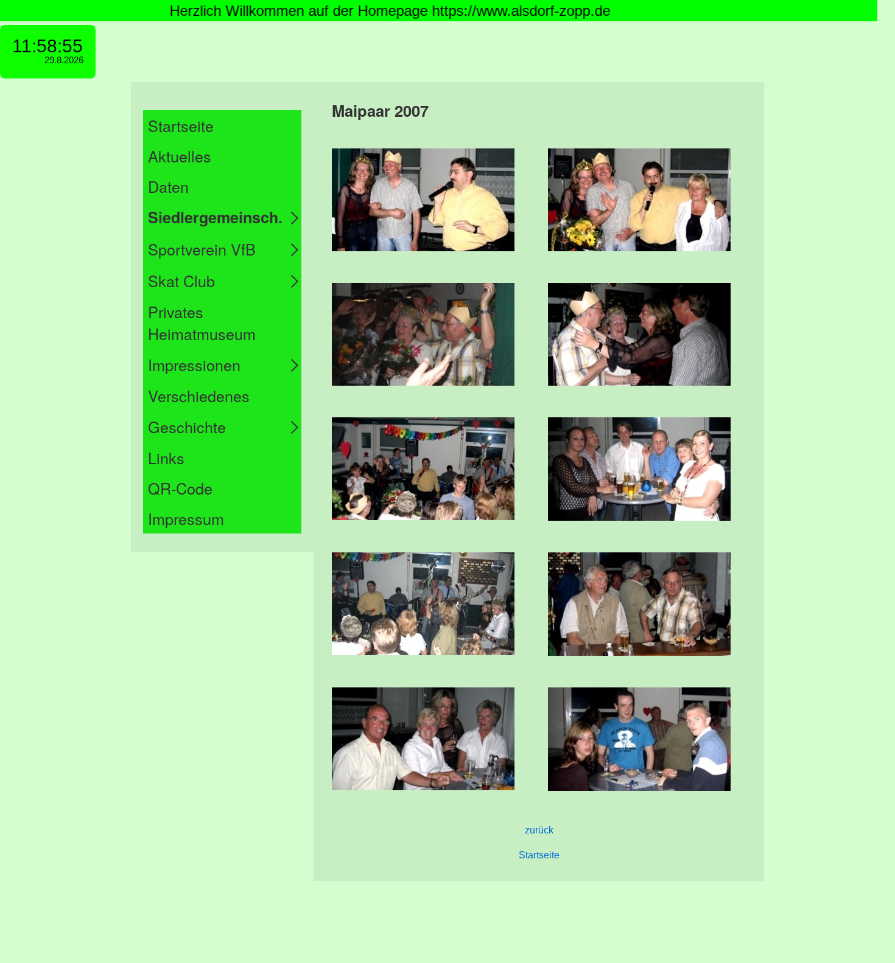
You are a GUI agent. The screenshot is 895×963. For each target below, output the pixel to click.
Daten (168, 186)
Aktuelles (179, 156)
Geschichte (187, 426)
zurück (539, 830)
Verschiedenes (199, 395)
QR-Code (180, 488)
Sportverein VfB (202, 249)
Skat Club (181, 280)
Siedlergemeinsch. (215, 217)
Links (166, 457)
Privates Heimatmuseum (202, 322)
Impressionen (194, 364)
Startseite (181, 125)
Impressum (186, 518)
